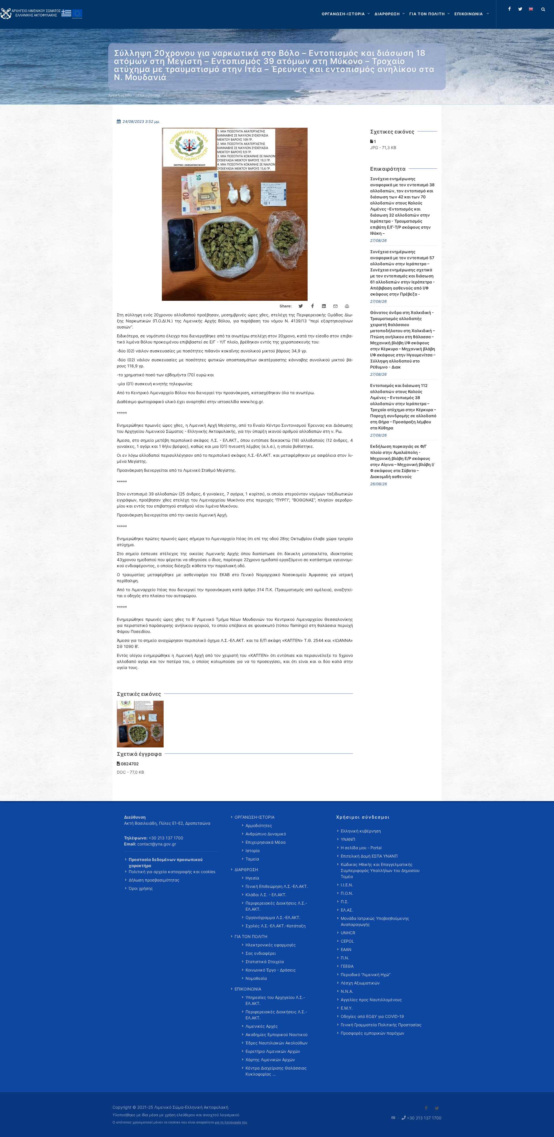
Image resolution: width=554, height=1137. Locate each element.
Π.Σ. (345, 901)
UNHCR (348, 932)
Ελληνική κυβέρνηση (361, 830)
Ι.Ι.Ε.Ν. (347, 884)
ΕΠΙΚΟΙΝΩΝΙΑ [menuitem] (248, 988)
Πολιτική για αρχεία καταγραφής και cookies (172, 871)
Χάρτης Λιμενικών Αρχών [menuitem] (270, 1059)
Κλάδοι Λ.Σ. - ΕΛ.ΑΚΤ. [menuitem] (266, 894)
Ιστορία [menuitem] (253, 850)
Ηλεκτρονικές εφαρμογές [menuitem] (271, 944)
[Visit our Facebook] (426, 1108)
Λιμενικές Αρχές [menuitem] (262, 1026)
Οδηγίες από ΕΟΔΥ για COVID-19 (372, 1016)
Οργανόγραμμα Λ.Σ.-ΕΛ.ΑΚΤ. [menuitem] (273, 917)
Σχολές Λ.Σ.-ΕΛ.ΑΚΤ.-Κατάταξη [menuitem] (276, 925)
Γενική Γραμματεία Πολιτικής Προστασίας (381, 1024)
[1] (140, 724)
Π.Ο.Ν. (347, 893)
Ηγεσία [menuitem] (252, 877)
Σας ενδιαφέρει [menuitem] (261, 953)
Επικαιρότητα (149, 95)
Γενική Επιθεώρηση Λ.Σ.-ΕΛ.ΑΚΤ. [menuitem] (277, 886)
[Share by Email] (335, 306)
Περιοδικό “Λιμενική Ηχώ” (365, 974)
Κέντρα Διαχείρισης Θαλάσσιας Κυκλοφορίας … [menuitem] (276, 1070)
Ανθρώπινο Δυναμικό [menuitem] (266, 833)
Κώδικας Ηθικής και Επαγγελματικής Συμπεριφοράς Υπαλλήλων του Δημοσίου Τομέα (380, 870)
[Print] (347, 306)
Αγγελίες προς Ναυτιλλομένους (371, 999)
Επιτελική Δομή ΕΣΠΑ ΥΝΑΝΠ (369, 856)
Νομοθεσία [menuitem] (256, 978)
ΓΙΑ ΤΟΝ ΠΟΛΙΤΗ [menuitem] (251, 936)
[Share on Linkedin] (324, 306)
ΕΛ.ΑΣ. (347, 909)
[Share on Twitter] (301, 306)
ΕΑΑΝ (346, 949)
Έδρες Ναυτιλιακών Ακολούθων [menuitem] (277, 1042)
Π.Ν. (345, 957)
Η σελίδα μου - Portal (361, 847)
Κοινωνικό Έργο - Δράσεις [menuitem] (271, 969)
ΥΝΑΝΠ (348, 839)
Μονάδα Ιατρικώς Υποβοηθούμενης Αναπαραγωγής (375, 921)
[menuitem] (472, 14)
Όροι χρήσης (141, 888)
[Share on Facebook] (312, 306)
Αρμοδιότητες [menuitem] (259, 825)
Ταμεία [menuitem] (252, 858)
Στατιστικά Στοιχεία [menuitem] (265, 961)
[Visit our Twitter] (436, 1108)
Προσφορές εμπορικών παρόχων (372, 1033)
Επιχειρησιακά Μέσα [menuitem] (266, 842)
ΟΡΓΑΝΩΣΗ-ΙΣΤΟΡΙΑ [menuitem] (254, 817)
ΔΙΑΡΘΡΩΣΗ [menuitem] (246, 869)
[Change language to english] (531, 9)
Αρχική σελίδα (120, 95)
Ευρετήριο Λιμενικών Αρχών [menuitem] (273, 1051)
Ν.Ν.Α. (347, 991)
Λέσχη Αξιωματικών (360, 982)
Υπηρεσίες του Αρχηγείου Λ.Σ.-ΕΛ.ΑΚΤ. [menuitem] (275, 1000)
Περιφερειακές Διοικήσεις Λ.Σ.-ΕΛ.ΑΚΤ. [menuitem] (276, 906)
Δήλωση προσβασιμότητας (154, 879)
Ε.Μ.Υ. (347, 1008)
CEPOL (347, 941)
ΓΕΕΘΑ (347, 966)
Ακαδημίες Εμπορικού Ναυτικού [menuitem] (277, 1034)
